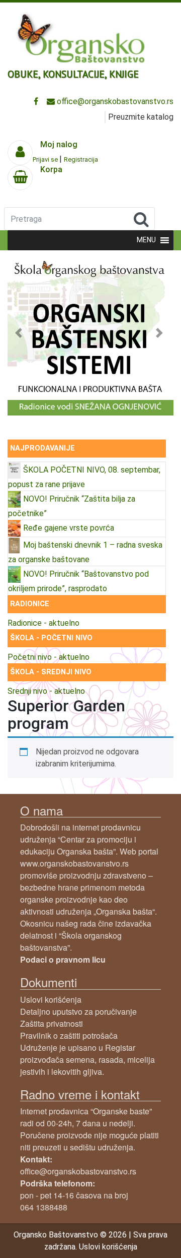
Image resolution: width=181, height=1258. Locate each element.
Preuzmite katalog (140, 117)
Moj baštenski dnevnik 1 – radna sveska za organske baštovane (85, 552)
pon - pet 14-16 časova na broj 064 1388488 (74, 1195)
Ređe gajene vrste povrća (68, 528)
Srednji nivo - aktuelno (46, 691)
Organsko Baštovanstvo (56, 1234)
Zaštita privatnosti (51, 1023)
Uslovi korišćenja (50, 999)
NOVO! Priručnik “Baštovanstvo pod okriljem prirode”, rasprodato (78, 581)
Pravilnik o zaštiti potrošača (69, 1035)
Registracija (81, 159)
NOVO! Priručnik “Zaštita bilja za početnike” (71, 506)
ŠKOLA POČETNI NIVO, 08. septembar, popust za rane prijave (84, 477)
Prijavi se (46, 159)
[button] (20, 332)
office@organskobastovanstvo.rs (114, 101)
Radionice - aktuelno (43, 623)
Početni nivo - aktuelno (48, 657)
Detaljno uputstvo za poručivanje (78, 1011)
